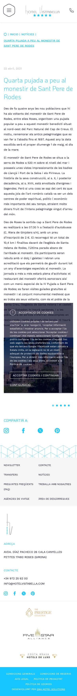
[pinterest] (57, 431)
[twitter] (40, 431)
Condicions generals (20, 673)
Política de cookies (38, 684)
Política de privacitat (48, 679)
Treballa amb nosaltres (54, 484)
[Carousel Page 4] (65, 405)
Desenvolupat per (38, 689)
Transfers (11, 474)
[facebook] (23, 431)
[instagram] (6, 431)
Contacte (44, 465)
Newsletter (12, 465)
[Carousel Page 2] (57, 405)
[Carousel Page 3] (61, 405)
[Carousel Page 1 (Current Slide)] (53, 405)
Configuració (20, 384)
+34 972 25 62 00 (16, 578)
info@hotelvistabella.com (24, 583)
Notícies (27, 34)
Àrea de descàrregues (53, 498)
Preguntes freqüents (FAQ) (18, 487)
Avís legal (22, 679)
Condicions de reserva (55, 673)
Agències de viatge (16, 498)
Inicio (14, 34)
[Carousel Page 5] (69, 405)
